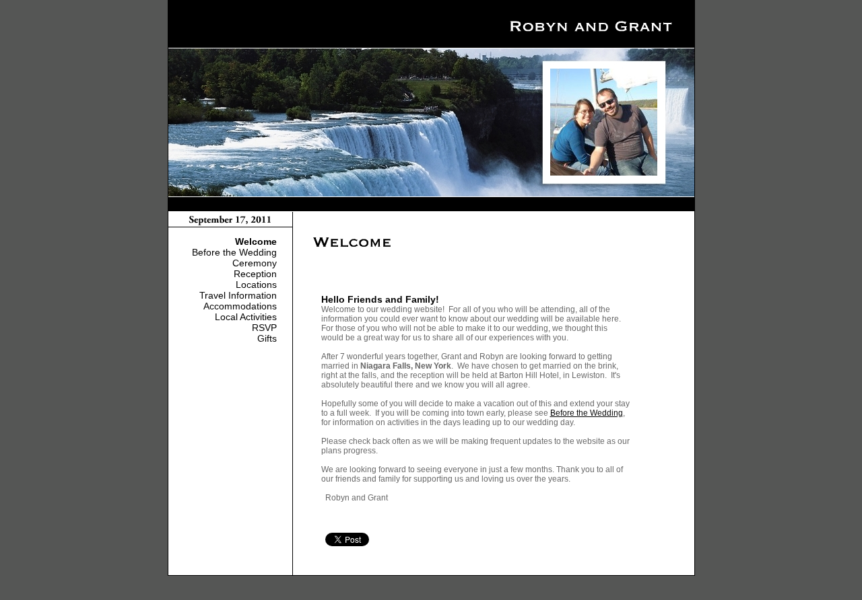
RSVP (264, 327)
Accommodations (240, 306)
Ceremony (254, 263)
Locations (256, 284)
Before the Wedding (234, 252)
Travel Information (238, 295)
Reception (255, 273)
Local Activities (246, 316)
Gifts (267, 338)
